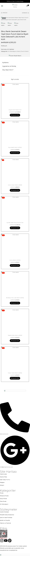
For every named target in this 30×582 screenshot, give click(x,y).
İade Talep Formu (5, 479)
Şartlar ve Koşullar (5, 520)
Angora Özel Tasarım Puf (15, 109)
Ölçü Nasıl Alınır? (7, 70)
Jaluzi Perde (3, 498)
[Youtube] (6, 540)
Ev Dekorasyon (12, 51)
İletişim (2, 485)
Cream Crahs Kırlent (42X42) (15, 373)
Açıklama (5, 62)
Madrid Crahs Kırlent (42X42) (15, 335)
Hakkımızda (3, 474)
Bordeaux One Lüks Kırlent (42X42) (15, 297)
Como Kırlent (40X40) (14, 260)
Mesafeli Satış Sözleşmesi (7, 514)
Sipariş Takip (3, 477)
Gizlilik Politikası (4, 512)
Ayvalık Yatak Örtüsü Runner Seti (15, 222)
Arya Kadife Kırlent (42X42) (15, 147)
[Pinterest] (10, 540)
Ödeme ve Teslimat (5, 523)
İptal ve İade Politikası (6, 517)
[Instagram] (2, 540)
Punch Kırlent (24, 51)
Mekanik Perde (4, 495)
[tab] (15, 62)
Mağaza (2, 482)
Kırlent (18, 51)
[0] (27, 6)
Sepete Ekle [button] (15, 115)
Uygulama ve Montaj (9, 66)
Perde (1, 493)
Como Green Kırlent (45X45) (15, 185)
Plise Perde (3, 501)
